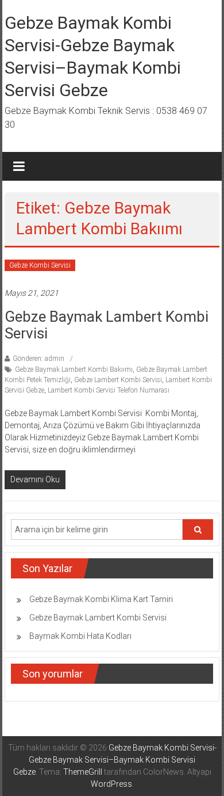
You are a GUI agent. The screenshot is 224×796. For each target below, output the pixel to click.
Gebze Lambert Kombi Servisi (118, 380)
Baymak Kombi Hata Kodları (80, 636)
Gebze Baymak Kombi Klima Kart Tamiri (101, 599)
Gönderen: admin (38, 359)
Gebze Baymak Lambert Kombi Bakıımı (74, 369)
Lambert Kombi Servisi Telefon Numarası (108, 390)
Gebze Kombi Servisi (40, 265)
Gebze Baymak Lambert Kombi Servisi (106, 325)
